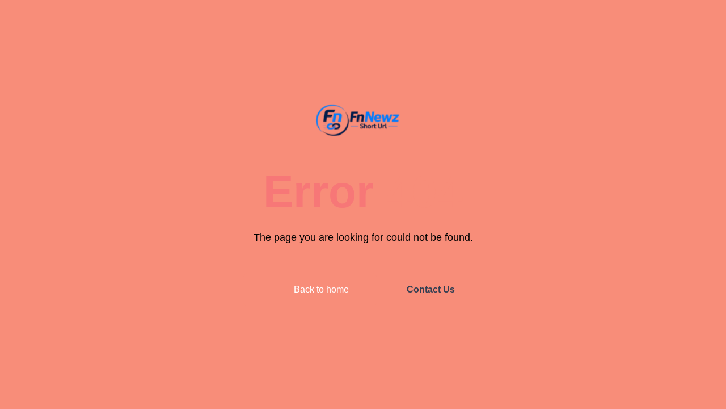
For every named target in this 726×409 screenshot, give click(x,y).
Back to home (320, 289)
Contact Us (431, 289)
